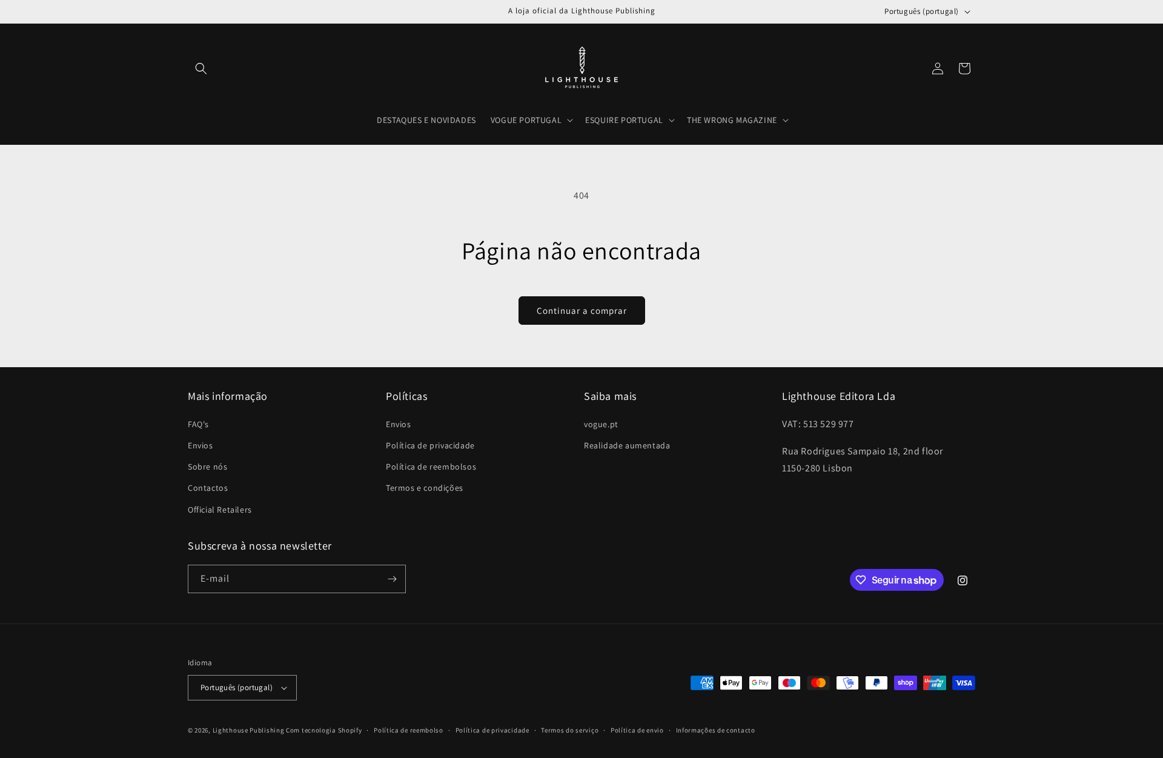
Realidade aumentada (627, 445)
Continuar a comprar (582, 310)
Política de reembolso (408, 730)
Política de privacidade (430, 445)
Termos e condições (424, 487)
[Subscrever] (392, 579)
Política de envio (637, 730)
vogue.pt (601, 424)
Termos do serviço (569, 730)
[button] (201, 68)
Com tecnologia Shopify (324, 730)
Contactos (208, 487)
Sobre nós (207, 466)
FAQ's (198, 424)
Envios (200, 445)
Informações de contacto (715, 730)
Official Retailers (220, 509)
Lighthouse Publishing (249, 730)
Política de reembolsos (431, 466)
